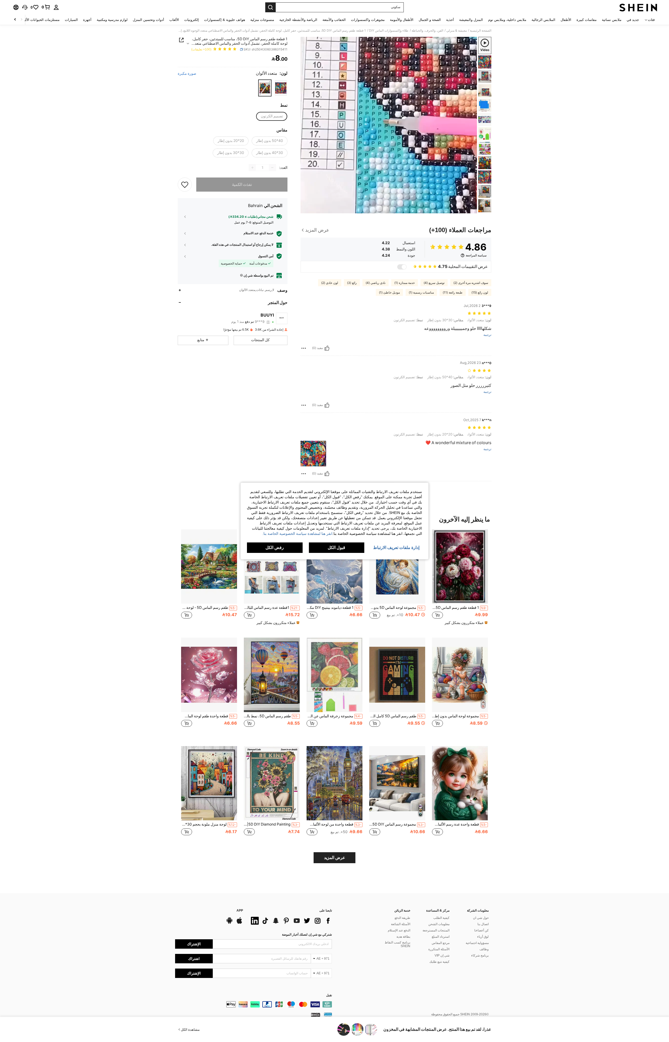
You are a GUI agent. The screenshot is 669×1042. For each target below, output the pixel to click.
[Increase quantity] (252, 167)
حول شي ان (481, 918)
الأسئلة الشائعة (400, 924)
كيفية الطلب (441, 918)
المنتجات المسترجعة (436, 930)
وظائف (484, 949)
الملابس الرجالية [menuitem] (543, 20)
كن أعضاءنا (481, 930)
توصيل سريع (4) (434, 283)
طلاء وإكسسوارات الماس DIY (388, 30)
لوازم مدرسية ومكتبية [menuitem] (112, 20)
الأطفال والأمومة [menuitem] (401, 20)
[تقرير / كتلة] (304, 348)
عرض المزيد (334, 857)
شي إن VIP (442, 955)
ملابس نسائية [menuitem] (611, 20)
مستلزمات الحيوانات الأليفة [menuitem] (40, 20)
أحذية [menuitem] (450, 20)
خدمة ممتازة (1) (404, 283)
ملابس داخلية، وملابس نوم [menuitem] (507, 20)
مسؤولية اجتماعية (477, 943)
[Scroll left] (21, 20)
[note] (465, 622)
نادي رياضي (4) (375, 283)
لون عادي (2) (329, 283)
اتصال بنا (483, 924)
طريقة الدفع (402, 918)
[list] (290, 921)
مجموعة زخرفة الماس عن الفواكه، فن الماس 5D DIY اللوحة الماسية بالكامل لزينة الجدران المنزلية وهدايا (334, 716)
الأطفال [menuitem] (566, 20)
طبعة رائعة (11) (453, 292)
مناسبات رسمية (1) (421, 292)
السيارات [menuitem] (71, 20)
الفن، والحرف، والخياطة (427, 30)
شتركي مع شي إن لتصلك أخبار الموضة (307, 934)
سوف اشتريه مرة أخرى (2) (470, 283)
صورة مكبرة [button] (187, 73)
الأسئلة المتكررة (438, 949)
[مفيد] (327, 348)
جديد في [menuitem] (633, 20)
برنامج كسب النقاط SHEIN (397, 944)
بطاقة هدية (403, 936)
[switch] (402, 267)
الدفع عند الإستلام (399, 930)
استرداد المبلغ (440, 936)
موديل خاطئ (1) (389, 292)
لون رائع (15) (479, 292)
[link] (46, 7)
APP (240, 910)
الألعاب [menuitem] (174, 20)
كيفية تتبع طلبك (439, 962)
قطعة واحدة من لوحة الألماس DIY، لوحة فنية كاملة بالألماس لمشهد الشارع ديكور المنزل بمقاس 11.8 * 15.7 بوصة (334, 824)
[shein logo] (638, 7)
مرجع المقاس (440, 943)
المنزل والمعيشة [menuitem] (471, 20)
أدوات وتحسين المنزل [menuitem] (148, 20)
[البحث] (270, 7)
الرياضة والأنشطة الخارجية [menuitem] (298, 20)
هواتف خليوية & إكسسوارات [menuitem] (224, 20)
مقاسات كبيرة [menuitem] (586, 20)
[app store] (239, 923)
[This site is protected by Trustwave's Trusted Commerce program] (328, 1014)
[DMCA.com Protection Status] (315, 1014)
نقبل (329, 995)
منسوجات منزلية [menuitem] (262, 20)
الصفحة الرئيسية (480, 30)
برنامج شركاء (480, 955)
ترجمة (487, 335)
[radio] (280, 87)
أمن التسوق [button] (265, 256)
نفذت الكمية (242, 184)
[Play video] (389, 125)
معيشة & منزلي (456, 30)
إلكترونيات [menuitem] (191, 20)
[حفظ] (185, 185)
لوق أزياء (483, 936)
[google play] (229, 923)
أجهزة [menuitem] (87, 20)
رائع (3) (352, 283)
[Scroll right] (15, 20)
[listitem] (460, 579)
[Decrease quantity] (272, 167)
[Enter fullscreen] (306, 209)
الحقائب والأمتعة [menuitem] (334, 20)
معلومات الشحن (438, 924)
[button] (25, 7)
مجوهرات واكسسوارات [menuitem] (368, 20)
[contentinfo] (253, 1004)
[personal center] (56, 7)
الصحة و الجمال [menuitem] (430, 20)
